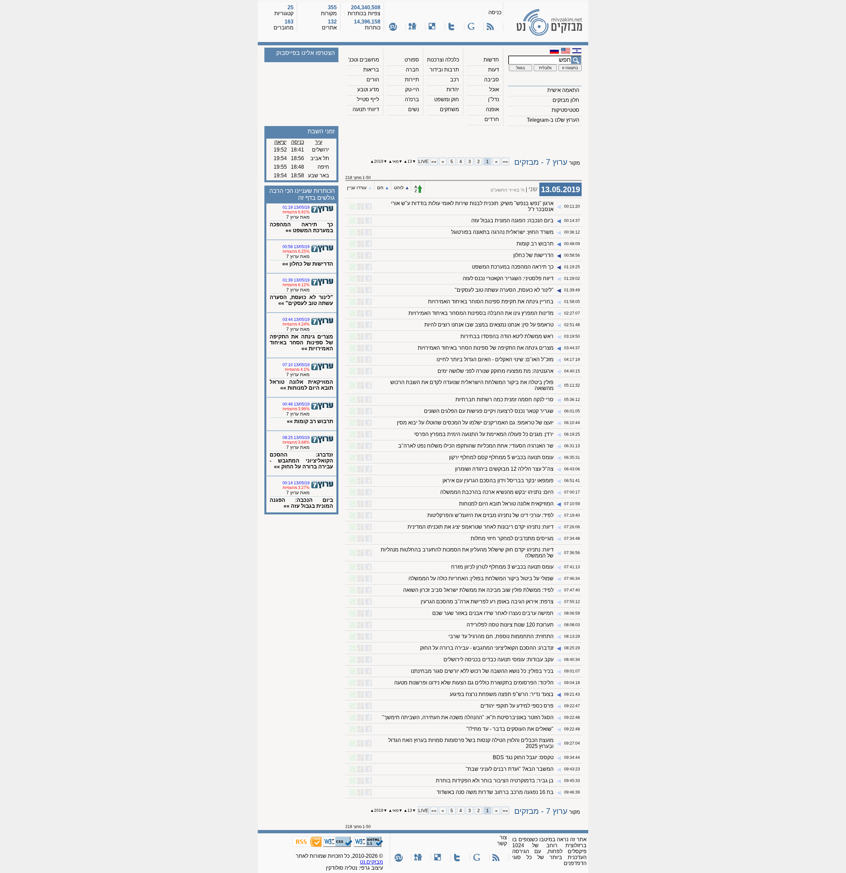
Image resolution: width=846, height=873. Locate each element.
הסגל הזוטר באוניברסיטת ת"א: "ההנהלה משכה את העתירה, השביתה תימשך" (468, 717)
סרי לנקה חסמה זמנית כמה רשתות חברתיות (504, 399)
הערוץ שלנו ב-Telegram (553, 120)
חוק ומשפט (446, 99)
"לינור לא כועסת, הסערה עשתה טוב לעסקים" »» (301, 300)
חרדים (491, 119)
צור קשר (502, 840)
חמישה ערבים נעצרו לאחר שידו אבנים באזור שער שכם (493, 613)
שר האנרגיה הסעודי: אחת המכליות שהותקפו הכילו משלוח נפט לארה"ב (476, 446)
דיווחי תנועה (366, 109)
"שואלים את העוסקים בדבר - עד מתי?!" (510, 729)
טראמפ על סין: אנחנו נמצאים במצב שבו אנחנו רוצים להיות (489, 324)
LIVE (423, 161)
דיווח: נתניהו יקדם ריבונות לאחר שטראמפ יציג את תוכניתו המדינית (480, 527)
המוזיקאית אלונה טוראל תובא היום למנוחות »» (301, 385)
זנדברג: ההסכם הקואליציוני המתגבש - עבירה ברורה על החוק (487, 648)
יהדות (452, 89)
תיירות (412, 79)
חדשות (491, 60)
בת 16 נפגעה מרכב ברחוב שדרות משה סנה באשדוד (495, 792)
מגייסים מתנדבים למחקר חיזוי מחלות (512, 538)
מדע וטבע (368, 89)
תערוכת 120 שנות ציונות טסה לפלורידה (510, 625)
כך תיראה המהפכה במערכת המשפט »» (301, 227)
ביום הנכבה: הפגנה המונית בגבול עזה (512, 220)
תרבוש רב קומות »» (310, 421)
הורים (372, 79)
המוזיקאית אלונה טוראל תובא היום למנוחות (506, 503)
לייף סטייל (368, 99)
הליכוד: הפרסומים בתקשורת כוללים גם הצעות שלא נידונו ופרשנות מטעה (474, 682)
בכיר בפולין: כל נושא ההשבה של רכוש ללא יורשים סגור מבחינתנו (482, 671)
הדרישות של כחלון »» (307, 264)
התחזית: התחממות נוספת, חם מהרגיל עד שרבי (501, 636)
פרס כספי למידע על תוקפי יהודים (517, 706)
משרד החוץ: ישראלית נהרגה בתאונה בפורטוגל (502, 232)
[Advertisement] (463, 139)
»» (434, 161)
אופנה (492, 109)
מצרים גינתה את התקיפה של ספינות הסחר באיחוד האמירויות (486, 348)
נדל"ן (493, 99)
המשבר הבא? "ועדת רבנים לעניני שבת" (510, 769)
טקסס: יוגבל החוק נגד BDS (523, 757)
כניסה (494, 12)
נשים (413, 109)
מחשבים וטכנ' (363, 60)
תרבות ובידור (444, 69)
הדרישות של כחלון (533, 255)
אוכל (494, 89)
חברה (412, 69)
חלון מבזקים (566, 100)
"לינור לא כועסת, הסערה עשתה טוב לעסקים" (504, 290)
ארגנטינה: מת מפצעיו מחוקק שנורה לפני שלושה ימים (496, 371)
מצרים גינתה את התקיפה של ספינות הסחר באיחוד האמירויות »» (301, 342)
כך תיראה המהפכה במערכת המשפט (513, 267)
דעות (493, 69)
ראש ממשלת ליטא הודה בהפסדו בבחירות (507, 336)
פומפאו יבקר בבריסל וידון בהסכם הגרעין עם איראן (498, 480)
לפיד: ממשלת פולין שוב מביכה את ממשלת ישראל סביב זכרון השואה (478, 590)
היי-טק (412, 89)
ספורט (411, 60)
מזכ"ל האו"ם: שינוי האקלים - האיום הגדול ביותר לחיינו (495, 359)
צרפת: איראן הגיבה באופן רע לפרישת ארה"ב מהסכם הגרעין (487, 601)
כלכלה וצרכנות (443, 60)
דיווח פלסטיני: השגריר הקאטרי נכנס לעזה (508, 278)
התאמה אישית (563, 90)
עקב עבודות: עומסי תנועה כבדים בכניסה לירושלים (498, 659)
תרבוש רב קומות (535, 243)
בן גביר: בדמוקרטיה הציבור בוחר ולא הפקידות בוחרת (495, 780)
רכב (454, 79)
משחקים (449, 109)
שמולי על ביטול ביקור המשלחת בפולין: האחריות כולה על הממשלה (481, 578)
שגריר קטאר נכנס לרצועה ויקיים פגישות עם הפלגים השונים (489, 411)
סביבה (491, 79)
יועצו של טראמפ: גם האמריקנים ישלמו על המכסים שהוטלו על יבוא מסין (475, 422)
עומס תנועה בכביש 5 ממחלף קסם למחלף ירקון (501, 457)
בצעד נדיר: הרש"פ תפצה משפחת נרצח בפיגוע (502, 694)
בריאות (371, 69)
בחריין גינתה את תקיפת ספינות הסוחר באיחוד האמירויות (491, 301)
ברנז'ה (412, 99)
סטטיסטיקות (565, 110)
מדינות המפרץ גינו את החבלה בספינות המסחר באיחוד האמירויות (481, 313)
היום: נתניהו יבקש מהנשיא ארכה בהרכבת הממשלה (497, 492)
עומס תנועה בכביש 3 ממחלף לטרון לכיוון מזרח (502, 567)
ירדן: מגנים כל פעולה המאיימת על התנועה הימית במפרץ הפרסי (484, 434)
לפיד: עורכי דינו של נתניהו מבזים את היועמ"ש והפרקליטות (490, 515)
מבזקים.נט (371, 862)
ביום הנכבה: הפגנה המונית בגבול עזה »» (301, 503)
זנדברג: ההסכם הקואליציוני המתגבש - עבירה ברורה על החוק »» (301, 460)
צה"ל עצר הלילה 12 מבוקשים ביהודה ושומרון (504, 469)
